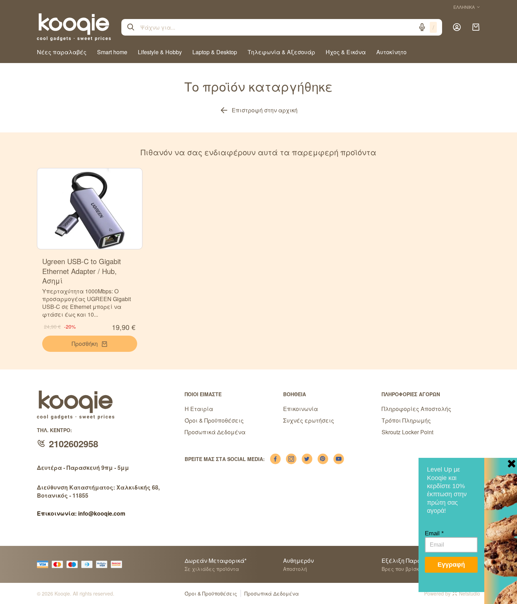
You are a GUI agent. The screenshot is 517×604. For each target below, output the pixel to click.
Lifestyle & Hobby (160, 52)
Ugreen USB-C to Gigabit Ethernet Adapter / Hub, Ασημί (81, 271)
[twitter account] (307, 459)
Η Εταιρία (199, 409)
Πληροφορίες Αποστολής (416, 409)
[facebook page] (275, 459)
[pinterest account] (323, 459)
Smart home (112, 52)
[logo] (74, 27)
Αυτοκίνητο (391, 52)
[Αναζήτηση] (131, 27)
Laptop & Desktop (214, 52)
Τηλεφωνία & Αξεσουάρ (281, 52)
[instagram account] (291, 459)
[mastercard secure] (118, 564)
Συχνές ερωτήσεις (308, 420)
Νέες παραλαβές (62, 52)
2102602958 (73, 443)
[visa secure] (103, 564)
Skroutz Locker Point (407, 432)
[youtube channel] (338, 459)
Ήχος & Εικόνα (346, 52)
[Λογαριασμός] (457, 27)
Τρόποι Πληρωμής (406, 420)
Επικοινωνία (300, 409)
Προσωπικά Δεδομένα (215, 432)
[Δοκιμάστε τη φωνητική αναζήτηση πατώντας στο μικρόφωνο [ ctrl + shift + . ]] (422, 27)
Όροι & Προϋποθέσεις (214, 420)
